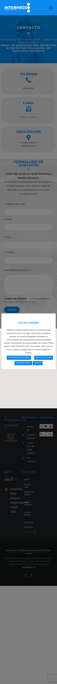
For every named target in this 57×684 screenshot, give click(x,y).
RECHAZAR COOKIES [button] (23, 363)
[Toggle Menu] (51, 8)
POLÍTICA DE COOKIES (43, 357)
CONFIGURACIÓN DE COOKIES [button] (18, 357)
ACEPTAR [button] (37, 363)
